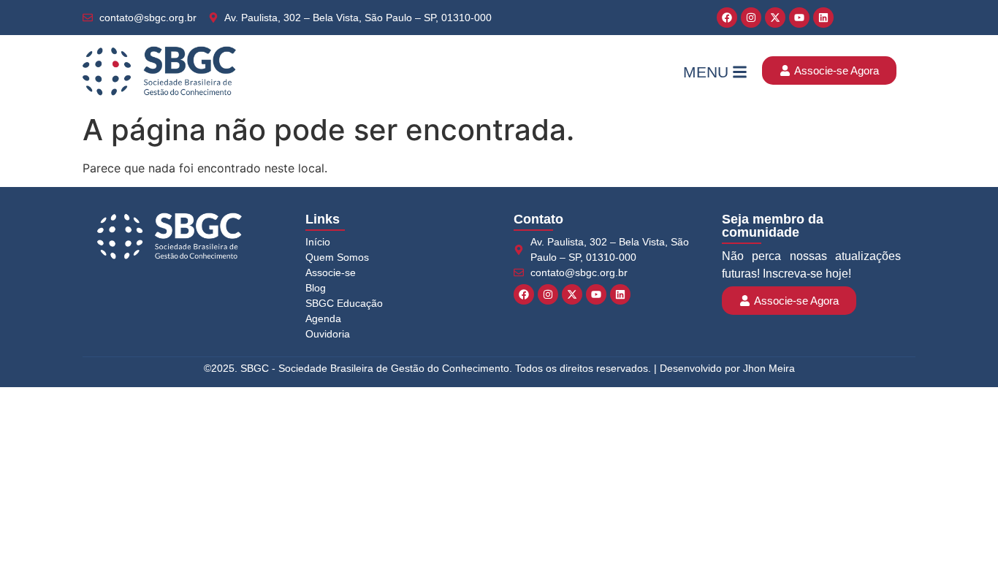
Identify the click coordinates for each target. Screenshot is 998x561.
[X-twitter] (775, 17)
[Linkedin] (823, 17)
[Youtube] (799, 17)
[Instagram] (751, 17)
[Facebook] (727, 17)
